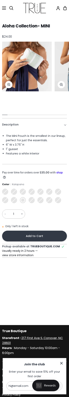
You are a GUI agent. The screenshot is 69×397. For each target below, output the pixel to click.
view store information (18, 255)
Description (10, 124)
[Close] (61, 363)
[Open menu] (3, 8)
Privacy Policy (11, 395)
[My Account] (56, 8)
